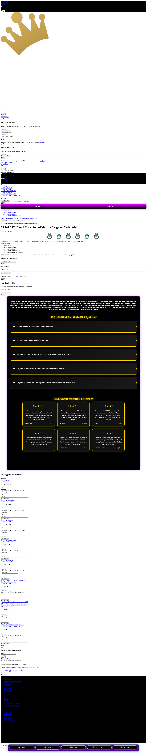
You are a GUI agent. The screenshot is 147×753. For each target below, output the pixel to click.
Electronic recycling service (11, 706)
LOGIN (3, 197)
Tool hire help (8, 691)
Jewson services (8, 702)
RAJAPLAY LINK (6, 189)
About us (6, 697)
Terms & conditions (9, 718)
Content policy (8, 712)
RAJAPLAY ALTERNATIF (8, 191)
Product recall (7, 684)
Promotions (7, 685)
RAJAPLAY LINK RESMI (8, 194)
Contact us (7, 700)
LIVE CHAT (126, 747)
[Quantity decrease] (4, 496)
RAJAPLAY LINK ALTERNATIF (10, 195)
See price (3, 489)
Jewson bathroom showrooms (12, 705)
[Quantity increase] (2, 496)
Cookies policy (8, 714)
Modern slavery (8, 715)
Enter (2, 263)
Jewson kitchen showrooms (11, 703)
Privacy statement (9, 717)
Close (2, 203)
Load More (4, 674)
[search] (8, 112)
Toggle (3, 11)
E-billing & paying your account (12, 682)
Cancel (3, 294)
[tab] (1, 647)
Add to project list (5, 273)
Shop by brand (8, 688)
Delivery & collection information (13, 681)
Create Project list (5, 293)
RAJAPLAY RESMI (6, 192)
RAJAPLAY (4, 186)
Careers (6, 699)
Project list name (5, 289)
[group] (1, 660)
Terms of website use (9, 721)
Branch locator (8, 679)
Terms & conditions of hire (11, 720)
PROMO (23, 747)
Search (2, 110)
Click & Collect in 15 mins (8, 201)
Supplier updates (8, 690)
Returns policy (8, 687)
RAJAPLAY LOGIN (6, 188)
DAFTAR (3, 198)
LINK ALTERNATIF (100, 747)
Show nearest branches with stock (12, 660)
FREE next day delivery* (22, 201)
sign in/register (14, 276)
